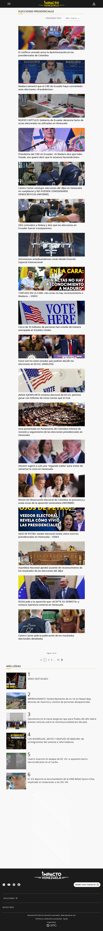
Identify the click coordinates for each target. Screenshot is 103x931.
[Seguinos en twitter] (4, 885)
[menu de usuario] (94, 4)
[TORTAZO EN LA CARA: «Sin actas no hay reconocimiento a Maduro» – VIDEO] (51, 278)
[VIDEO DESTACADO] (16, 681)
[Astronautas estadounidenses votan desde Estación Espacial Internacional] (51, 245)
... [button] (54, 659)
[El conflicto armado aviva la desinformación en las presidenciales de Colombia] (51, 38)
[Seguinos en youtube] (9, 885)
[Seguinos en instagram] (14, 885)
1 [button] (44, 659)
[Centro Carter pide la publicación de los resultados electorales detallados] (51, 621)
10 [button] (58, 659)
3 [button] (51, 659)
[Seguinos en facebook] (19, 885)
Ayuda (65, 919)
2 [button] (48, 659)
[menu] (9, 4)
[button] (41, 660)
